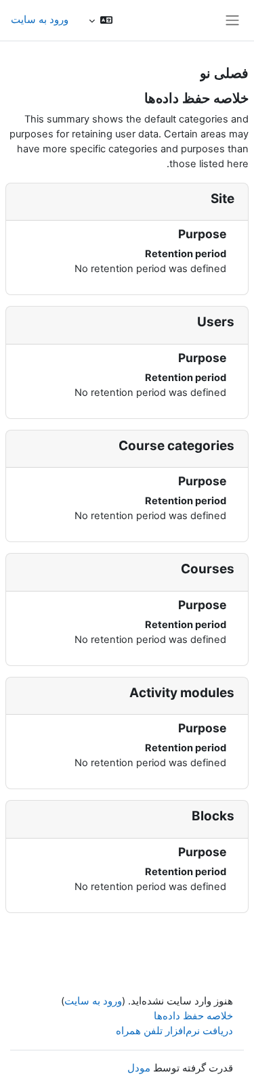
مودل (138, 1068)
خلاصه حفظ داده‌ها (193, 1016)
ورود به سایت (39, 20)
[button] (100, 20)
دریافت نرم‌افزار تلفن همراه (174, 1031)
